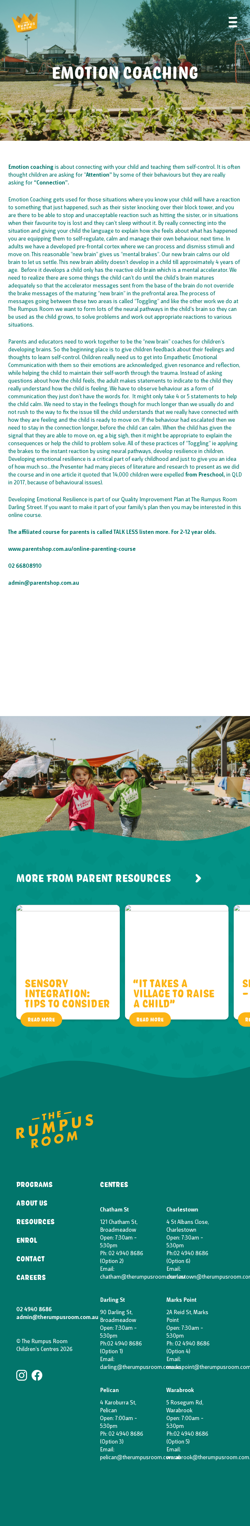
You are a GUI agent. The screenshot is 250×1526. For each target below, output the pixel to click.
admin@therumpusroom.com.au (57, 1317)
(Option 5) (177, 1442)
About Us (32, 1202)
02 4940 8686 (34, 1310)
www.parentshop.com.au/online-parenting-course (72, 549)
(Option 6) (178, 1261)
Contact (30, 1258)
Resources (35, 1221)
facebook (37, 1375)
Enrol (26, 1240)
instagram (21, 1375)
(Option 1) (111, 1352)
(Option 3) (111, 1442)
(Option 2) (111, 1261)
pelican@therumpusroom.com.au (140, 1458)
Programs (34, 1184)
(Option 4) (178, 1352)
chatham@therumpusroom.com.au (142, 1277)
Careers (31, 1277)
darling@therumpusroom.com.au (140, 1367)
